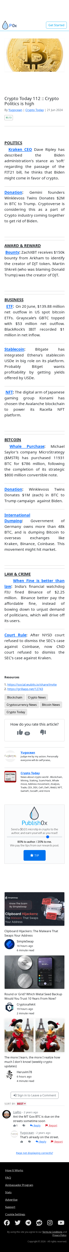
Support (10, 1207)
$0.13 (8, 117)
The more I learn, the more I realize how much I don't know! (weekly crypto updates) (32, 1061)
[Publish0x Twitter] (18, 1222)
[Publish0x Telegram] (29, 1222)
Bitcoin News (51, 705)
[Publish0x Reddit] (40, 1222)
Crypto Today (34, 110)
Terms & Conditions (52, 1231)
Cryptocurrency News (22, 705)
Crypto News (37, 697)
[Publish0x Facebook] (7, 1222)
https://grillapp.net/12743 (25, 689)
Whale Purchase (27, 446)
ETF (9, 306)
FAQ (8, 1177)
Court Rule (15, 634)
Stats (8, 1192)
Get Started (56, 25)
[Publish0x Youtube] (61, 1222)
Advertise (11, 1199)
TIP (36, 855)
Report (52, 1125)
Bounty (12, 252)
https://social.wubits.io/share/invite (32, 685)
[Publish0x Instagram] (51, 1222)
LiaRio (17, 1112)
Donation (13, 192)
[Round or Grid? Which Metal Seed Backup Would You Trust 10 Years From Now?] (34, 972)
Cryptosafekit (26, 1004)
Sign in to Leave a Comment (36, 1095)
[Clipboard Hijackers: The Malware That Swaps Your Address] (34, 909)
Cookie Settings (15, 1214)
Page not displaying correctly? (34, 1153)
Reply (36, 1125)
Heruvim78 (24, 1072)
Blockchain (14, 697)
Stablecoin (14, 349)
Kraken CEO (20, 149)
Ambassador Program (19, 1185)
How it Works (14, 1170)
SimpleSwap (25, 941)
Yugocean (15, 110)
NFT (9, 392)
